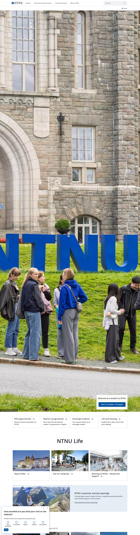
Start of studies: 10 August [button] (112, 404)
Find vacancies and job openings (86, 502)
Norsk (125, 8)
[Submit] (125, 3)
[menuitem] (29, 3)
